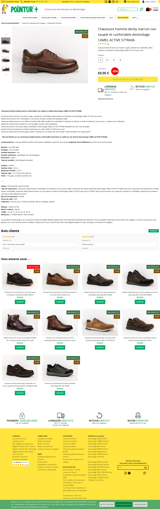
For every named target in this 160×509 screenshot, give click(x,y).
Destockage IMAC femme (97, 446)
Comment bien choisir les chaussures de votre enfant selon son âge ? (74, 498)
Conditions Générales (45, 439)
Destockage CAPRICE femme (98, 444)
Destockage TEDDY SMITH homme (100, 472)
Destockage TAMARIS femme (98, 454)
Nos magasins (133, 2)
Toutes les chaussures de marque (33, 23)
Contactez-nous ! (18, 441)
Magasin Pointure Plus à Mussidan (24, 449)
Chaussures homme (54, 23)
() (26, 465)
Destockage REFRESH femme (98, 449)
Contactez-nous (12, 1)
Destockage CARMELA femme (98, 441)
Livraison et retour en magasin (48, 449)
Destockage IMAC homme (97, 470)
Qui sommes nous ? (20, 439)
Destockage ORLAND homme (98, 477)
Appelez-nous (35, 1)
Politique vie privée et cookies (48, 467)
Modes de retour (44, 444)
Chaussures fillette (69, 444)
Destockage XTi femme (96, 457)
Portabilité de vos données (47, 465)
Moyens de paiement (45, 446)
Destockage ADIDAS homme (98, 462)
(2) (108, 44)
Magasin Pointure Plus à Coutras (24, 446)
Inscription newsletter (20, 459)
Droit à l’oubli (42, 462)
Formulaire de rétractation (47, 470)
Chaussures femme (70, 439)
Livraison (76, 1)
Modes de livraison (44, 441)
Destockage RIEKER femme (97, 452)
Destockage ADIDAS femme (97, 439)
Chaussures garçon (69, 446)
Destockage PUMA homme (97, 475)
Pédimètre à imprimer (20, 457)
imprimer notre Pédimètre (79, 142)
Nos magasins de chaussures (23, 444)
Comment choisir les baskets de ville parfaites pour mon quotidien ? (75, 490)
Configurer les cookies (96, 480)
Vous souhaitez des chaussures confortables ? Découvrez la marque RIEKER (74, 482)
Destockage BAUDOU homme (98, 465)
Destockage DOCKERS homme (98, 467)
